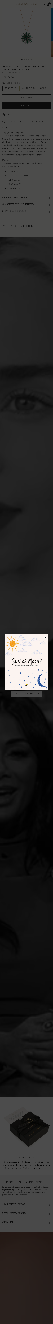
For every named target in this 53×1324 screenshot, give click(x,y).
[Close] (45, 637)
